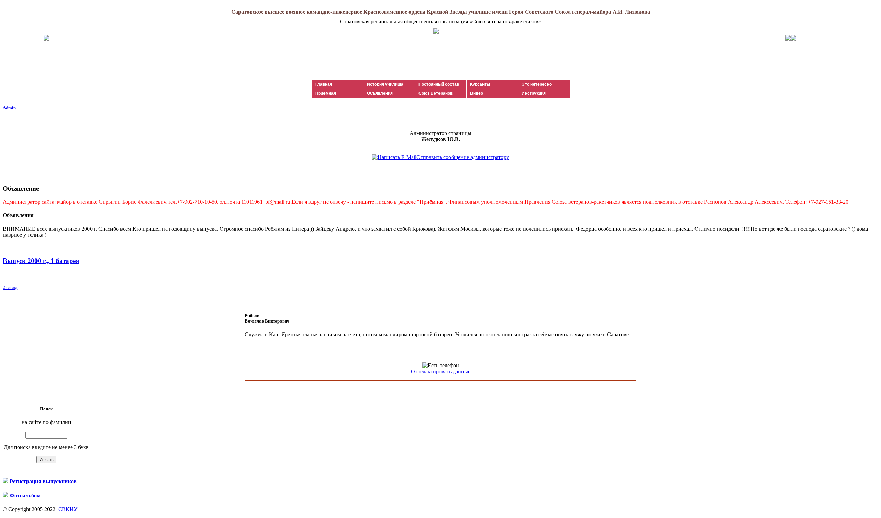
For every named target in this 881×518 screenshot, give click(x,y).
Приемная (325, 93)
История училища (385, 84)
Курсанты (480, 84)
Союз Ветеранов (435, 93)
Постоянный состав (438, 84)
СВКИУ (67, 509)
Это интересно (537, 84)
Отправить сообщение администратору (462, 157)
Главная (323, 84)
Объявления (380, 93)
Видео (476, 93)
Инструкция (534, 93)
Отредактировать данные (440, 371)
